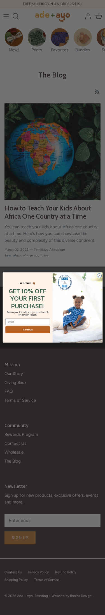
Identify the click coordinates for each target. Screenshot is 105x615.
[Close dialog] (99, 276)
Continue (27, 329)
